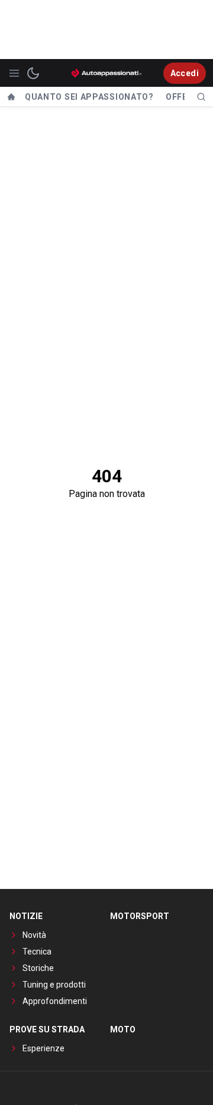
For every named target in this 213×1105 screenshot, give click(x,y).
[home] (11, 97)
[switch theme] (33, 73)
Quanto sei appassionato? (89, 97)
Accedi (184, 73)
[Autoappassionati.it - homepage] (106, 73)
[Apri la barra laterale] (14, 73)
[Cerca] (201, 97)
